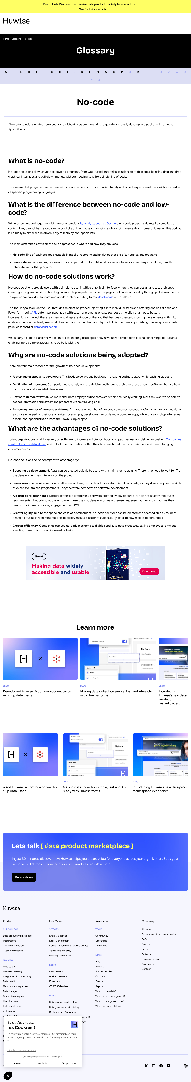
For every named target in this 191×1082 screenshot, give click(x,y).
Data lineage (10, 991)
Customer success (13, 950)
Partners (146, 954)
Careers (146, 944)
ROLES (52, 965)
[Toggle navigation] (183, 21)
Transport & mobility (60, 950)
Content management (15, 996)
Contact (146, 969)
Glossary (100, 976)
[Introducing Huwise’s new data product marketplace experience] (173, 681)
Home (6, 39)
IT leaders (54, 981)
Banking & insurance (60, 955)
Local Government (59, 940)
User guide (101, 940)
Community (102, 935)
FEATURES (8, 960)
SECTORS (54, 929)
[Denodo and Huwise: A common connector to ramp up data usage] (40, 677)
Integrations (9, 940)
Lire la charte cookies (21, 1050)
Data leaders (56, 971)
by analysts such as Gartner (98, 223)
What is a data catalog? (108, 1006)
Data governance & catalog (64, 1007)
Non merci (17, 1063)
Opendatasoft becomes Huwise (159, 934)
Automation (9, 1011)
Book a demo (24, 877)
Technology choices (14, 945)
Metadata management (16, 986)
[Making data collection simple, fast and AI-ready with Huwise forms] (118, 677)
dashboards (105, 297)
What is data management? (110, 996)
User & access (10, 1001)
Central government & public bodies (68, 945)
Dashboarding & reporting (63, 1012)
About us (147, 929)
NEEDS (52, 996)
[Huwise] (16, 20)
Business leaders (58, 976)
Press (145, 949)
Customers (148, 964)
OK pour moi (69, 1063)
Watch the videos (91, 9)
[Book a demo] (95, 862)
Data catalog (10, 966)
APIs (34, 312)
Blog (98, 961)
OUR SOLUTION (11, 929)
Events (99, 981)
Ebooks (100, 966)
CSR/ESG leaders (58, 986)
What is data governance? (110, 1001)
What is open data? (106, 991)
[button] (7, 1075)
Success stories (104, 971)
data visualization (45, 327)
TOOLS (99, 929)
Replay (99, 986)
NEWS (99, 955)
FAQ (144, 939)
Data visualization (12, 1006)
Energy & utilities (58, 935)
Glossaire (16, 39)
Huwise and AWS (151, 959)
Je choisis (43, 1063)
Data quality (9, 981)
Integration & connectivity (17, 976)
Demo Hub (101, 945)
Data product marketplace (17, 935)
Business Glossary (12, 971)
